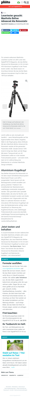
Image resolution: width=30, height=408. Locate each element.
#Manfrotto (12, 375)
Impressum (6, 390)
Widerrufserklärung (21, 388)
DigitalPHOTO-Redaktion (7, 24)
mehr (13, 367)
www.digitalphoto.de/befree (11, 268)
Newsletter (8, 386)
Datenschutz (21, 386)
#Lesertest (20, 375)
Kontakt (12, 390)
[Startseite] (5, 2)
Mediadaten (15, 386)
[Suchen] (25, 2)
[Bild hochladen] (18, 2)
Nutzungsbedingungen (10, 388)
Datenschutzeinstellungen (20, 390)
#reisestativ (4, 375)
